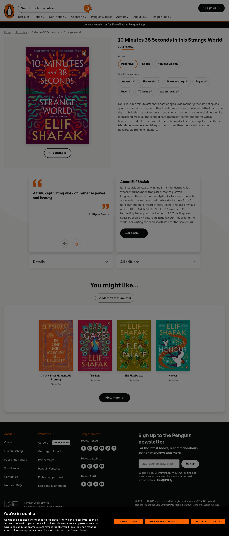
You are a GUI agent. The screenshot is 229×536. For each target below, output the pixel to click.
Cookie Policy (79, 530)
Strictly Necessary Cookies (167, 521)
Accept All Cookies (208, 521)
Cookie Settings (129, 521)
